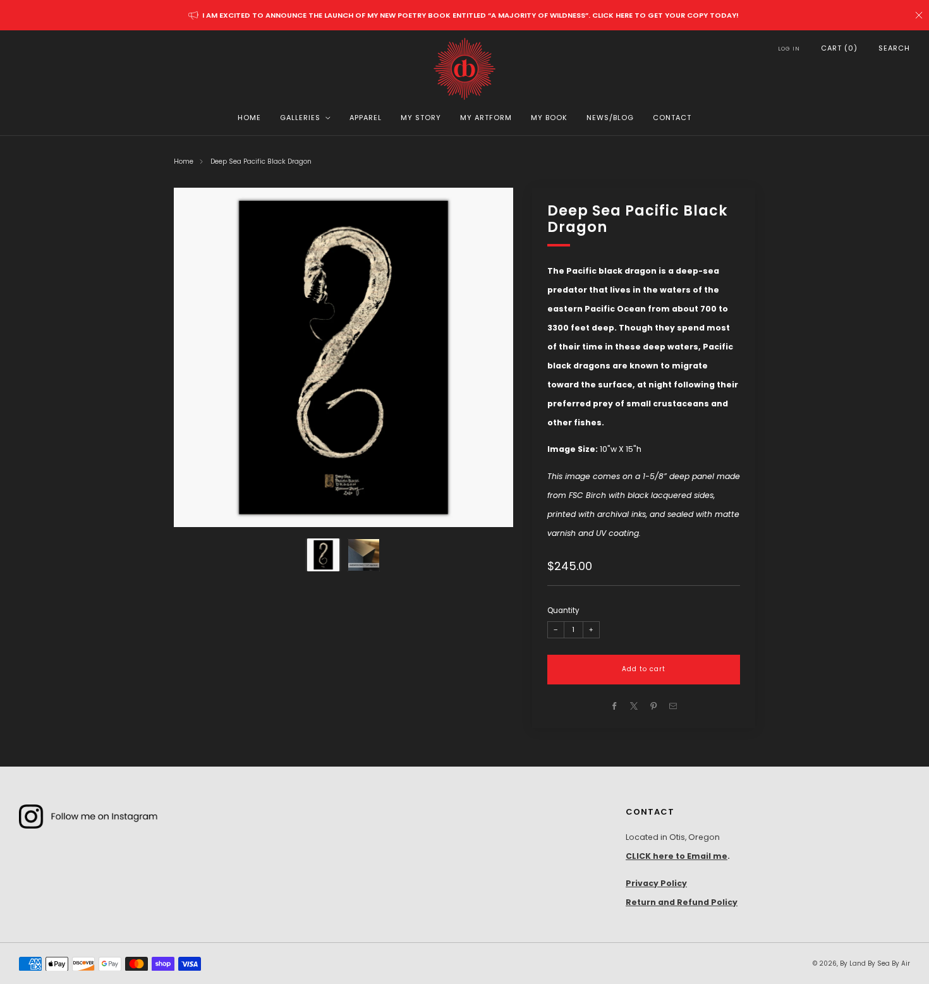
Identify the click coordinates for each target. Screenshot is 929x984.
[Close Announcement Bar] (919, 15)
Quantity (563, 611)
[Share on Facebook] (615, 706)
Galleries (300, 117)
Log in (789, 48)
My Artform (486, 117)
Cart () (839, 48)
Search (894, 48)
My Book (549, 117)
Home (249, 117)
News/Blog (610, 117)
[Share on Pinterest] (654, 706)
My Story (421, 117)
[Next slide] (488, 357)
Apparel (365, 117)
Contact (672, 117)
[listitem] (465, 15)
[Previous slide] (198, 357)
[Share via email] (673, 706)
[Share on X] (634, 706)
